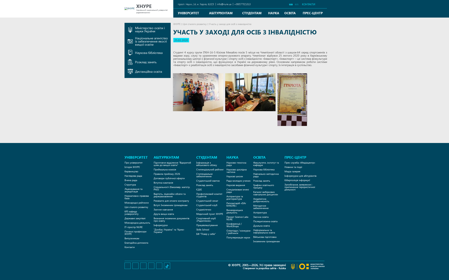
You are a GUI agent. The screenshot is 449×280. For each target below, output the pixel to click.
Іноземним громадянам (266, 241)
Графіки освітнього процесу (263, 186)
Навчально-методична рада (266, 175)
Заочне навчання (163, 209)
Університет (188, 13)
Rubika (282, 268)
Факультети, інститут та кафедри (266, 164)
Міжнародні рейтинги (137, 202)
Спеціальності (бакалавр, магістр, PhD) (172, 188)
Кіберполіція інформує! (297, 180)
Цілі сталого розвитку (195, 24)
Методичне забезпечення (261, 207)
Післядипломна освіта (265, 221)
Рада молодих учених (238, 180)
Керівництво (131, 171)
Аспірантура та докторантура (234, 197)
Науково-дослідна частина (236, 171)
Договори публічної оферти (169, 178)
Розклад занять (204, 185)
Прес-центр (313, 13)
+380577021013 (242, 4)
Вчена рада (131, 180)
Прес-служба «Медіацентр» (299, 162)
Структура (130, 184)
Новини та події (293, 167)
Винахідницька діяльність (234, 211)
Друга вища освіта (164, 214)
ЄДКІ (199, 189)
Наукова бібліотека (263, 169)
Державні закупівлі (135, 218)
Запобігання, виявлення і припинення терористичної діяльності (299, 187)
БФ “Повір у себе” (206, 234)
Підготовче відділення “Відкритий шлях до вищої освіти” (172, 164)
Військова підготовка (264, 237)
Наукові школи (234, 176)
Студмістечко (203, 209)
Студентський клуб (206, 205)
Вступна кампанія (163, 182)
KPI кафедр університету (132, 213)
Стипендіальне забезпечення (204, 175)
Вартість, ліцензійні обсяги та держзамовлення (170, 195)
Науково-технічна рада (236, 164)
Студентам (252, 13)
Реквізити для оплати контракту (171, 200)
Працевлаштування (207, 225)
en (297, 4)
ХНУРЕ (176, 24)
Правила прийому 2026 (167, 173)
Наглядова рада (133, 175)
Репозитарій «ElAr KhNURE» (236, 204)
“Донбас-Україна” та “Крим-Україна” (169, 231)
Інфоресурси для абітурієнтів (300, 175)
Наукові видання (235, 185)
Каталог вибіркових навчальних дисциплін (265, 193)
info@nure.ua (224, 4)
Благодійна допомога (136, 242)
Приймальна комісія (165, 169)
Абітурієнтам (221, 13)
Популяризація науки (238, 237)
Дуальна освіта (261, 225)
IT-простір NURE (134, 227)
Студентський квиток (208, 180)
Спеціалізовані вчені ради (237, 191)
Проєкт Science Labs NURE (237, 218)
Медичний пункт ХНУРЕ (209, 214)
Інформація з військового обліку (206, 164)
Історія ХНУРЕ (132, 167)
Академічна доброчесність (261, 200)
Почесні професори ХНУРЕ (135, 233)
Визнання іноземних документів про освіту (171, 219)
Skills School (202, 229)
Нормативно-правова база (137, 197)
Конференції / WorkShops (234, 225)
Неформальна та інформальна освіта (264, 231)
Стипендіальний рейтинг (210, 169)
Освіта (290, 13)
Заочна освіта (261, 217)
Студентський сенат (207, 200)
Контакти (308, 4)
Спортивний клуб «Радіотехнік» (206, 219)
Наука (273, 13)
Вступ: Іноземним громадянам (170, 205)
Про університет (134, 162)
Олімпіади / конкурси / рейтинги (238, 232)
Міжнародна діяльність (137, 222)
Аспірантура (260, 212)
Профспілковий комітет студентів (209, 195)
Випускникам (132, 238)
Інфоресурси (161, 225)
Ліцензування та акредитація (133, 190)
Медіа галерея (292, 171)
